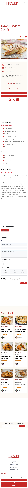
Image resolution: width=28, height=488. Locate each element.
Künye (14, 461)
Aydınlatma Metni (14, 464)
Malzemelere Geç (14, 93)
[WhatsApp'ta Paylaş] (20, 37)
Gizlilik (14, 466)
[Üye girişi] (22, 3)
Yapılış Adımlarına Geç (14, 95)
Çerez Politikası (14, 467)
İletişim (14, 463)
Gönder (22, 425)
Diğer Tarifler (5, 230)
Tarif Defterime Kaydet (14, 88)
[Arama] (25, 3)
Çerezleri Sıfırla (14, 469)
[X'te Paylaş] (23, 37)
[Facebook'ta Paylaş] (26, 37)
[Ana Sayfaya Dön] (14, 456)
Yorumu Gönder (23, 282)
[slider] (14, 83)
